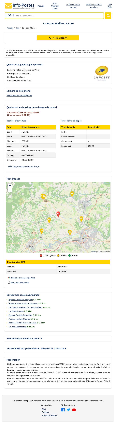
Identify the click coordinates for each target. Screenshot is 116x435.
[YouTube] (74, 410)
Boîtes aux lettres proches (94, 6)
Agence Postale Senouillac (20, 315)
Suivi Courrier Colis (55, 6)
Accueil (41, 6)
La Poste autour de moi (73, 6)
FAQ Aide (110, 6)
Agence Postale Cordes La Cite (23, 323)
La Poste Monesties (17, 327)
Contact (45, 412)
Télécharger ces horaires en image (23, 166)
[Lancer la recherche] (108, 15)
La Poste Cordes (16, 311)
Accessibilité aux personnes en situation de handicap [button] (37, 348)
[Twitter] (68, 410)
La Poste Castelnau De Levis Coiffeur (25, 307)
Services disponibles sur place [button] (24, 338)
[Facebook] (63, 410)
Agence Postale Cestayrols (21, 299)
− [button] (10, 190)
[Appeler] (58, 37)
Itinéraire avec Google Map (23, 278)
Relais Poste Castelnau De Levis (23, 303)
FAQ (44, 409)
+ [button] (10, 185)
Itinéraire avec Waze (20, 282)
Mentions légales (49, 415)
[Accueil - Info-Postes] (20, 9)
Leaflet (93, 251)
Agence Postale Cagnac (19, 319)
